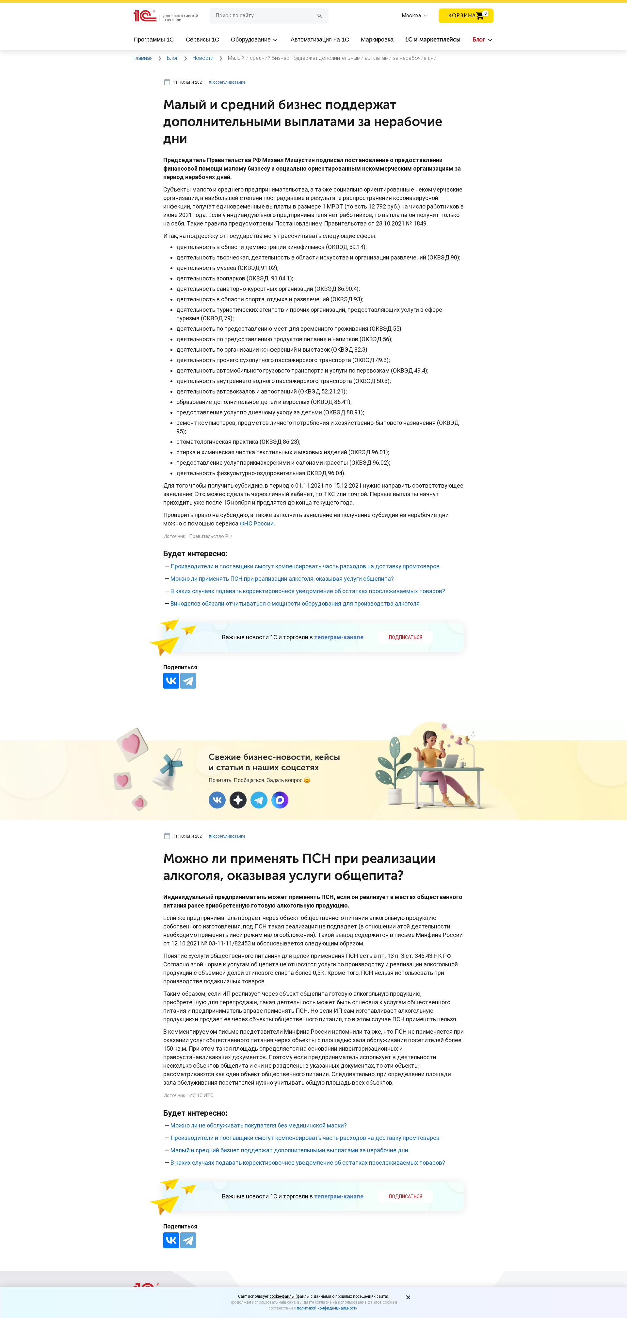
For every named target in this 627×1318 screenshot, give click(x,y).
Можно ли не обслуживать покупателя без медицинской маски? (258, 1125)
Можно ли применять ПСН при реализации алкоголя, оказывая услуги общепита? (282, 578)
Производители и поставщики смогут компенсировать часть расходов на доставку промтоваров (305, 566)
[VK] (217, 800)
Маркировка (377, 39)
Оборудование (251, 39)
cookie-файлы (282, 1296)
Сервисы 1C (202, 39)
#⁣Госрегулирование (227, 82)
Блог (480, 39)
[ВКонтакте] (171, 681)
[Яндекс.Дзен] (238, 800)
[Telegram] (188, 681)
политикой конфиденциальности (327, 1308)
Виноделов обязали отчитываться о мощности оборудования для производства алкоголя (295, 603)
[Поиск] (320, 15)
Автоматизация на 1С (320, 39)
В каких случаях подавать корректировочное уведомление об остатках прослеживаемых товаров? (307, 591)
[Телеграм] (258, 800)
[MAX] (279, 800)
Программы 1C (154, 39)
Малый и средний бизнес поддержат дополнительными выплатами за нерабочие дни (289, 1150)
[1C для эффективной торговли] (172, 16)
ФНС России (257, 523)
